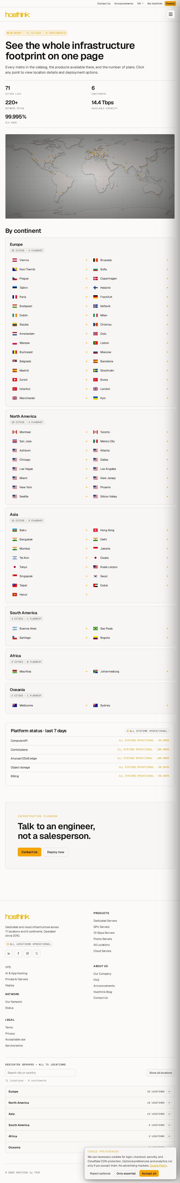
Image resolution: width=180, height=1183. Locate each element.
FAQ (96, 980)
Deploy (170, 3)
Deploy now (55, 852)
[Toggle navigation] (170, 14)
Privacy (10, 1033)
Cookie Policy (158, 1165)
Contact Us (103, 3)
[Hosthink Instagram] (27, 953)
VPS (8, 967)
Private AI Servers (16, 979)
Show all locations (160, 1073)
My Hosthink (155, 3)
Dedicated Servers (105, 921)
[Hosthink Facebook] (18, 953)
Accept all (149, 1173)
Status (9, 1008)
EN (139, 3)
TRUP (37, 1172)
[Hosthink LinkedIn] (9, 953)
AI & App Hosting (16, 973)
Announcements (123, 3)
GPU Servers (102, 927)
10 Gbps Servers (104, 933)
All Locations (102, 945)
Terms (9, 1027)
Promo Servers (103, 939)
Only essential (126, 1173)
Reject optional (100, 1173)
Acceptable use (15, 1039)
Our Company (102, 974)
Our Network (13, 1002)
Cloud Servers (102, 951)
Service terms (14, 1045)
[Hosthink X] (36, 953)
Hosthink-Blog (103, 992)
